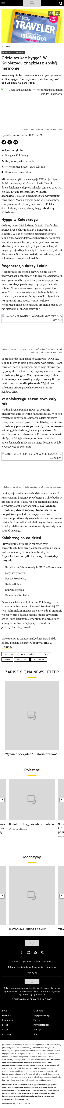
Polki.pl (5, 1025)
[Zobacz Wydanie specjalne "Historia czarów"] (32, 715)
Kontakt (14, 961)
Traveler (8, 46)
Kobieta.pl (6, 1015)
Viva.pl (5, 1029)
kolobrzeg (9, 654)
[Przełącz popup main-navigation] (3, 3)
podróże (44, 654)
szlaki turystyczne (11, 383)
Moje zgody (32, 972)
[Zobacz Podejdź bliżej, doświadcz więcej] (32, 799)
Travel (7, 659)
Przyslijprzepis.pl (41, 1025)
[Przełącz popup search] (60, 3)
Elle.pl (4, 1010)
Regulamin (26, 961)
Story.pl (36, 1034)
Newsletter (51, 967)
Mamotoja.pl (8, 1020)
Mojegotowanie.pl (41, 1015)
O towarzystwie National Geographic (25, 967)
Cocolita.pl (7, 1034)
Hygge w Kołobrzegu (17, 155)
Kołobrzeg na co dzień (18, 172)
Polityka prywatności (43, 961)
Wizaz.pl (37, 1029)
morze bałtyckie (27, 654)
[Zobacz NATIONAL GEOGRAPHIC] (32, 895)
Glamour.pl (38, 1010)
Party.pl (36, 1020)
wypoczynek (39, 659)
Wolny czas (21, 659)
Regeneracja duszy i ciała (19, 161)
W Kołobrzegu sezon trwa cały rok (25, 166)
